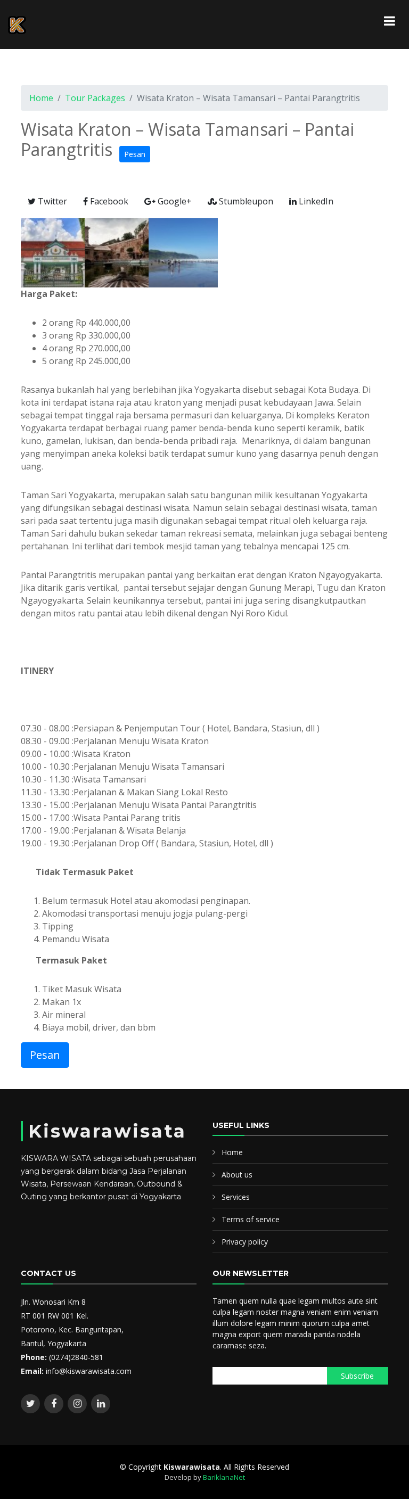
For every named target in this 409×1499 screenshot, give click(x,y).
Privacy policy (245, 1242)
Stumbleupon (245, 201)
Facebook (108, 201)
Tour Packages (95, 98)
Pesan (134, 154)
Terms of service (251, 1219)
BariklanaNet (224, 1477)
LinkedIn (315, 201)
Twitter (51, 201)
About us (237, 1174)
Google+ (174, 201)
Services (236, 1197)
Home (41, 98)
